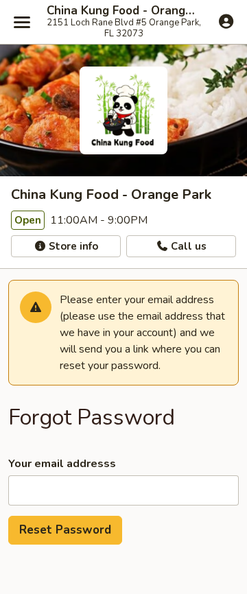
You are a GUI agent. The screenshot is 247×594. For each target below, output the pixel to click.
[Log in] (226, 21)
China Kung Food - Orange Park (123, 11)
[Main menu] (22, 22)
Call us (187, 246)
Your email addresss (62, 463)
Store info (72, 246)
